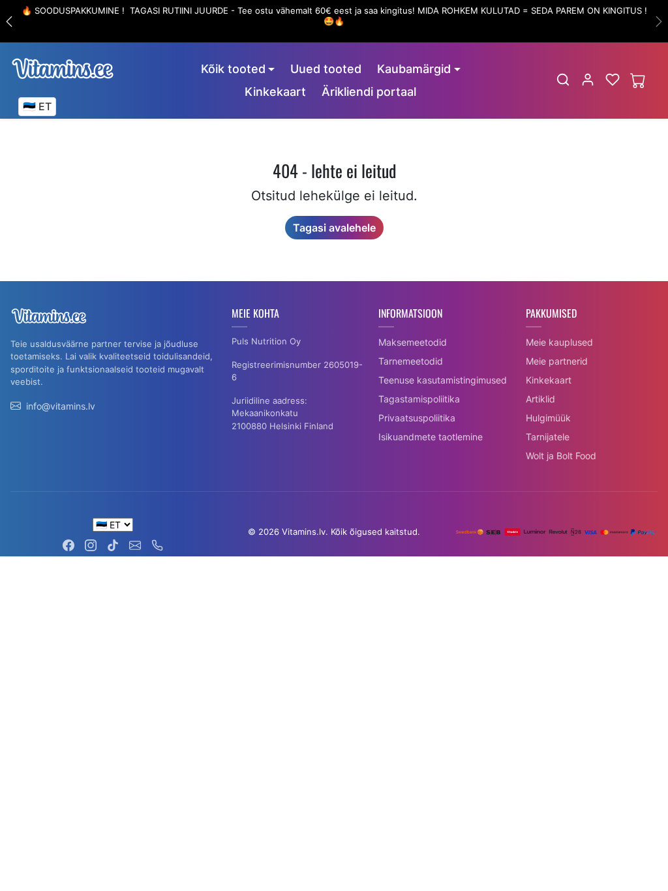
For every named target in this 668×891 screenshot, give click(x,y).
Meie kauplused (559, 342)
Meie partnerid (557, 361)
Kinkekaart (275, 91)
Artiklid (540, 398)
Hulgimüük (548, 417)
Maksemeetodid (412, 342)
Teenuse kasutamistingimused (442, 379)
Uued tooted (325, 69)
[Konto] (587, 79)
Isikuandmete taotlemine (430, 436)
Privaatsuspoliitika (416, 417)
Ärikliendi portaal (369, 91)
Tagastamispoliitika (419, 398)
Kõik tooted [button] (233, 69)
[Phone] (157, 544)
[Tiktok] (113, 544)
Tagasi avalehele (334, 227)
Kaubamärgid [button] (414, 69)
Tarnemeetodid (410, 361)
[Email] (135, 544)
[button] (563, 79)
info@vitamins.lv (60, 406)
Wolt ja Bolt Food (561, 455)
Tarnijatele (547, 436)
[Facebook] (68, 544)
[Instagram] (91, 544)
